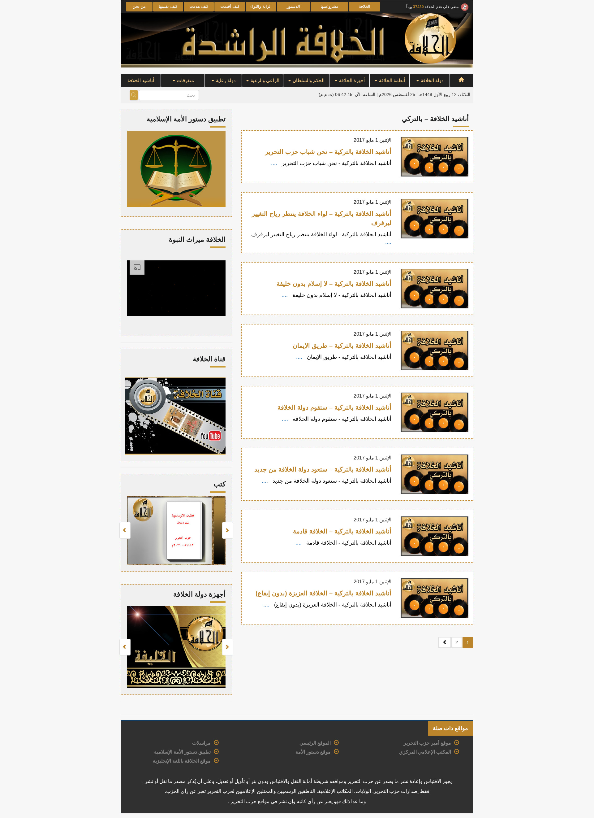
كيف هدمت (198, 6)
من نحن (139, 6)
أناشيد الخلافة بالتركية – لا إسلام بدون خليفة (334, 283)
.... (275, 163)
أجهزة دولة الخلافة (199, 594)
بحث (134, 95)
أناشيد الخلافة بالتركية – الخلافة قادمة (342, 531)
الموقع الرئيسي (315, 743)
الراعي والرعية (264, 80)
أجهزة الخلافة (351, 80)
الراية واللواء (261, 6)
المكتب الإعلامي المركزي (425, 752)
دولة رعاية (225, 80)
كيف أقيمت (229, 6)
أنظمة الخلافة (391, 80)
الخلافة (364, 6)
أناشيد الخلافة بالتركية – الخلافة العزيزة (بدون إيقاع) (323, 593)
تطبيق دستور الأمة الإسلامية (182, 752)
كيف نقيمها (168, 6)
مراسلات (201, 743)
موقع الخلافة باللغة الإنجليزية (182, 761)
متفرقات (185, 80)
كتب (219, 484)
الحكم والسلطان (308, 80)
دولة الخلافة (432, 80)
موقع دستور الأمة (313, 752)
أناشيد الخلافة (140, 80)
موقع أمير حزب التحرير (427, 743)
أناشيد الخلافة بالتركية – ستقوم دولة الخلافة (334, 407)
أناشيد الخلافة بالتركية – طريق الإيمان (342, 345)
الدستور (293, 6)
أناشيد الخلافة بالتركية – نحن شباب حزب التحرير (328, 151)
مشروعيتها (329, 6)
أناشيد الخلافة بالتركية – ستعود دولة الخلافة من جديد (322, 469)
